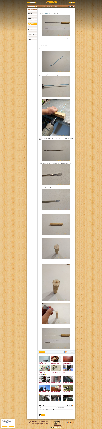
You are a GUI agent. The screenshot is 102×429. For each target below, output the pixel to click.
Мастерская (29, 27)
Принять (8, 426)
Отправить (43, 414)
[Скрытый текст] (52, 409)
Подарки (29, 39)
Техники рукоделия (30, 37)
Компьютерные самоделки (31, 18)
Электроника (30, 13)
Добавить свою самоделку (57, 421)
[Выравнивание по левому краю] (45, 409)
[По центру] (46, 409)
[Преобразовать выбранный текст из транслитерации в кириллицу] (55, 409)
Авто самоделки (30, 11)
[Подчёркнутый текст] (42, 409)
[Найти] (35, 6)
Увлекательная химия (31, 15)
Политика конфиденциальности (57, 425)
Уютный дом (30, 29)
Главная (44, 6)
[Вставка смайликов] (49, 409)
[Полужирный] (40, 409)
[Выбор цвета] (50, 409)
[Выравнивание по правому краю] (47, 409)
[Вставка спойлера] (56, 409)
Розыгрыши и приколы (31, 34)
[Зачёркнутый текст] (43, 409)
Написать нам (55, 424)
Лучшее (48, 6)
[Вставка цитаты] (53, 409)
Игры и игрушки (30, 32)
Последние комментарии (57, 422)
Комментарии (58, 6)
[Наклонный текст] (41, 409)
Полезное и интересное (31, 20)
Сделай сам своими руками (51, 1)
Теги (52, 6)
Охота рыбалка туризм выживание (31, 24)
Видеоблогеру (55, 423)
